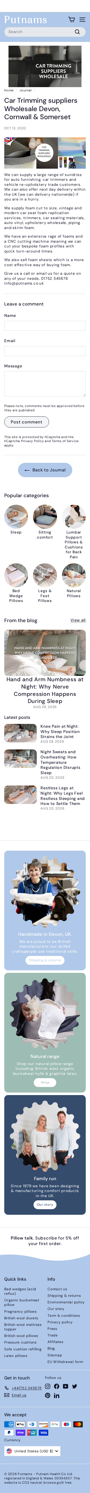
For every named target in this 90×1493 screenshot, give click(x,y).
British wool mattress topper (23, 1326)
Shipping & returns (45, 960)
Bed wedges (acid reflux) (20, 1291)
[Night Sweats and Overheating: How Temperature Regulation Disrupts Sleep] (20, 758)
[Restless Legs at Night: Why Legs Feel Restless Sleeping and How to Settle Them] (20, 795)
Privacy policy (60, 1322)
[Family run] (45, 1136)
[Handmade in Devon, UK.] (45, 891)
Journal (26, 90)
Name (10, 315)
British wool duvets (21, 1318)
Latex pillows (16, 1355)
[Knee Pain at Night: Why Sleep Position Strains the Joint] (20, 733)
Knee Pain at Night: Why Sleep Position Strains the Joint (60, 732)
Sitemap (55, 1355)
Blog (51, 1348)
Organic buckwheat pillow (21, 1302)
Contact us (57, 1289)
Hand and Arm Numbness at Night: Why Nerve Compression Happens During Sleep (45, 690)
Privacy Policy (32, 441)
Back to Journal (49, 470)
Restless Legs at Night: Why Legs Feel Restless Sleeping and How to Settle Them (62, 795)
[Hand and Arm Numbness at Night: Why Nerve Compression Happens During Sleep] (45, 653)
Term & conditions (64, 1315)
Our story (45, 1204)
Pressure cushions (20, 1342)
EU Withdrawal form (65, 1361)
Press (52, 1328)
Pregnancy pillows (20, 1311)
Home (9, 90)
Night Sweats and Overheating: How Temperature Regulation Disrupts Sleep (60, 762)
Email (10, 340)
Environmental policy (66, 1302)
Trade (53, 1335)
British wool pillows (21, 1335)
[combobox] (45, 32)
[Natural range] (45, 1014)
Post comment (26, 422)
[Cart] (72, 19)
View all (78, 620)
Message (13, 366)
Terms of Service (65, 441)
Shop (45, 1082)
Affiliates (56, 1341)
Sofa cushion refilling (23, 1349)
